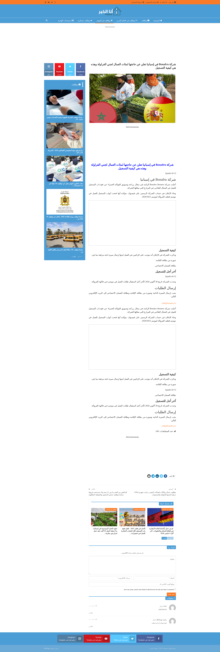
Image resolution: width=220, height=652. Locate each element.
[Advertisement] (110, 44)
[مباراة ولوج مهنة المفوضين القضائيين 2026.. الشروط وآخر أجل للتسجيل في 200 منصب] (64, 135)
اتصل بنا (162, 2)
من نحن (171, 2)
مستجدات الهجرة (64, 20)
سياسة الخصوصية (151, 2)
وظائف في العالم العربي (125, 20)
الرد (90, 613)
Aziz (165, 606)
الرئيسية (156, 20)
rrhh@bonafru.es (169, 303)
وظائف (144, 20)
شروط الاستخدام (136, 2)
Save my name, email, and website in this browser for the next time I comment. (149, 589)
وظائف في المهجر (103, 20)
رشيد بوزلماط (162, 620)
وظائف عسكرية (84, 20)
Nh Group (47, 648)
